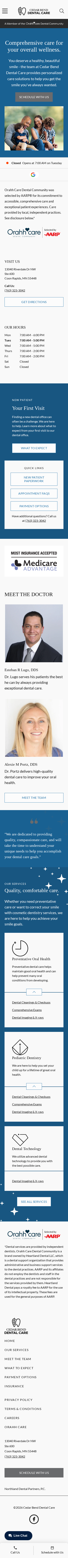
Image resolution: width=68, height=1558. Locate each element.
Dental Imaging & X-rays (28, 1017)
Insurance (14, 1386)
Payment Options (34, 506)
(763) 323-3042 (15, 290)
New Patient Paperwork (34, 478)
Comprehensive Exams (27, 1010)
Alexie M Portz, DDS (21, 764)
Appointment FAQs (34, 493)
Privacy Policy (18, 1399)
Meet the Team (34, 797)
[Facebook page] (34, 1519)
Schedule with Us (34, 97)
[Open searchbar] (62, 11)
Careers (12, 1418)
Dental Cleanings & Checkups (31, 1002)
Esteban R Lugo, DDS (21, 670)
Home (10, 1340)
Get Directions (34, 302)
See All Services (34, 1201)
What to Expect (34, 448)
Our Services (17, 1350)
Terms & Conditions (23, 1409)
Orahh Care (16, 1427)
